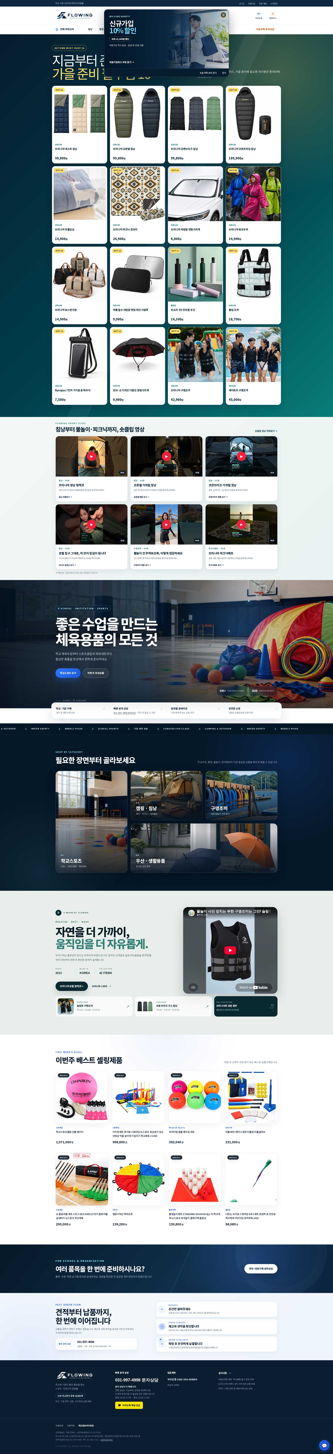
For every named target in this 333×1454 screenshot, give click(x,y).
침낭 (90, 29)
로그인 (241, 3)
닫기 (224, 72)
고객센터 (274, 3)
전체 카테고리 (65, 29)
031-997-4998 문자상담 (125, 713)
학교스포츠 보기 (68, 673)
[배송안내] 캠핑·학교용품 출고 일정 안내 (236, 1379)
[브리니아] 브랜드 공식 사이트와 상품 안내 (237, 1383)
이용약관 (71, 1425)
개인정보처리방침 (86, 1425)
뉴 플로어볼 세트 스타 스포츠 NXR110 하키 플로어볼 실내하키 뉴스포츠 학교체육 (82, 1216)
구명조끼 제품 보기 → (142, 565)
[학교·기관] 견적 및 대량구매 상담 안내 (235, 1388)
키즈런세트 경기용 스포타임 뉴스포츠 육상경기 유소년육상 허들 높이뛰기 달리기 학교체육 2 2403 (138, 1134)
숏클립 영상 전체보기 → (266, 431)
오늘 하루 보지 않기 (208, 72)
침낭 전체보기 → (65, 497)
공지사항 (225, 1373)
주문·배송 (263, 3)
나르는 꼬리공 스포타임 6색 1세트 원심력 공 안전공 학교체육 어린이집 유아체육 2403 (250, 1216)
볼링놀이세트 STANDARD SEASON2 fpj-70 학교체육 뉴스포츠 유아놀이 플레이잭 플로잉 (194, 1216)
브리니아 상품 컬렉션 (71, 986)
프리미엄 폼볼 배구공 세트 (182, 1132)
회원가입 (251, 3)
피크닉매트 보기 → (216, 565)
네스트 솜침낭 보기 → (67, 565)
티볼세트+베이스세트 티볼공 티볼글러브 (245, 1132)
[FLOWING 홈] (75, 15)
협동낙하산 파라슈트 (123, 1214)
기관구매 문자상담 (265, 29)
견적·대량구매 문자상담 (261, 1268)
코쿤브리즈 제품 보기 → (218, 497)
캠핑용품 (103, 29)
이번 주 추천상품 (95, 673)
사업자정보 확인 (106, 1439)
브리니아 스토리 (101, 986)
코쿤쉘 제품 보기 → (141, 497)
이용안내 (59, 1425)
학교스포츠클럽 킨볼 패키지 (69, 1132)
